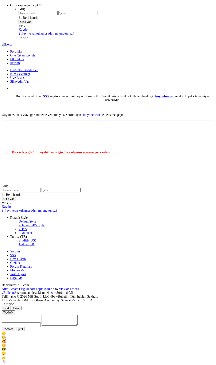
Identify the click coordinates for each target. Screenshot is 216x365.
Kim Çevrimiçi (20, 74)
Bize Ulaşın (18, 259)
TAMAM (8, 312)
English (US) (27, 240)
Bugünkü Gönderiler (24, 70)
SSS (13, 255)
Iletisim (15, 63)
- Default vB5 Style (32, 225)
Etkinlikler (17, 59)
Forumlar (16, 51)
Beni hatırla (30, 17)
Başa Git (16, 278)
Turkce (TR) (27, 244)
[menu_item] (108, 333)
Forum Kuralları (21, 266)
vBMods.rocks (69, 289)
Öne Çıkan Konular (23, 55)
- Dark (23, 229)
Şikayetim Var (19, 81)
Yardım (15, 251)
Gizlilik (15, 262)
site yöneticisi (91, 115)
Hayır (16, 308)
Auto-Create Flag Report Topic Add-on (28, 289)
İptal (20, 329)
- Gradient (25, 233)
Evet (6, 308)
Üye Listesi (17, 77)
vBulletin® (9, 292)
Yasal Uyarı (18, 274)
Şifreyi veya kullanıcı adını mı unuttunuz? (46, 33)
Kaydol (23, 29)
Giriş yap (25, 21)
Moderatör (17, 270)
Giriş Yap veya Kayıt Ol (26, 5)
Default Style (27, 221)
